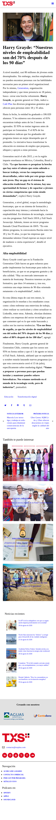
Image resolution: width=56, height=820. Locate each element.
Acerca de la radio (13, 771)
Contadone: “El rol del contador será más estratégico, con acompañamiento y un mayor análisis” (34, 664)
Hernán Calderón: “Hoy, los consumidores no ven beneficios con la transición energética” (33, 678)
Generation (23, 88)
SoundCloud (9, 800)
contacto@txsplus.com (16, 747)
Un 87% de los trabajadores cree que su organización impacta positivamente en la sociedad (33, 622)
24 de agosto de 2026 (25, 625)
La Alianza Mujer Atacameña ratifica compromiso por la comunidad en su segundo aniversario (26, 464)
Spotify (7, 793)
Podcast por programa (14, 778)
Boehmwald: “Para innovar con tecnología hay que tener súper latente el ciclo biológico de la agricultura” (26, 584)
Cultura (16, 459)
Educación (8, 397)
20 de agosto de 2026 (25, 654)
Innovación (18, 37)
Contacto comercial (14, 775)
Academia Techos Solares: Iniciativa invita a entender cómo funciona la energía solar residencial (34, 650)
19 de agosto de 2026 (25, 682)
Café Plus (7, 104)
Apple (6, 796)
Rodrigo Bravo (30, 39)
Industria (9, 37)
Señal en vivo (10, 781)
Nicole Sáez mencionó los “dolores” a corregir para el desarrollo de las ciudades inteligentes (33, 636)
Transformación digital (27, 397)
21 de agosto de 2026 (25, 640)
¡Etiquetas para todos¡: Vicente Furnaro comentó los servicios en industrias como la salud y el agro (28, 544)
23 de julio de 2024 (13, 39)
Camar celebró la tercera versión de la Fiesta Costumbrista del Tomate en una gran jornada (28, 504)
